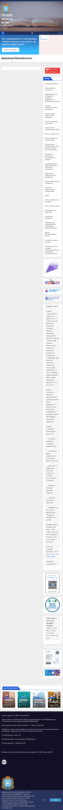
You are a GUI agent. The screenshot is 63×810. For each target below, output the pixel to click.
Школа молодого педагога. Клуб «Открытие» (50, 115)
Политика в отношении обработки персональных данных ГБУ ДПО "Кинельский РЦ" (27, 752)
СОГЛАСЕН (55, 800)
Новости (7, 697)
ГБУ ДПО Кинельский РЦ (7, 19)
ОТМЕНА (44, 800)
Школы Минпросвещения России (50, 234)
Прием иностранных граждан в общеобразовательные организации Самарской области (52, 250)
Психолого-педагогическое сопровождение (50, 189)
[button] (60, 33)
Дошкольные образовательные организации (50, 175)
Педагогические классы (52, 206)
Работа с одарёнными (52, 134)
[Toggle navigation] (32, 33)
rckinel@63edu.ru (30, 739)
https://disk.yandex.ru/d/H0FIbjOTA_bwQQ (52, 554)
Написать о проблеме (10, 49)
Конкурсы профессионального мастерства (51, 107)
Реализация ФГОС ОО (52, 83)
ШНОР (47, 195)
